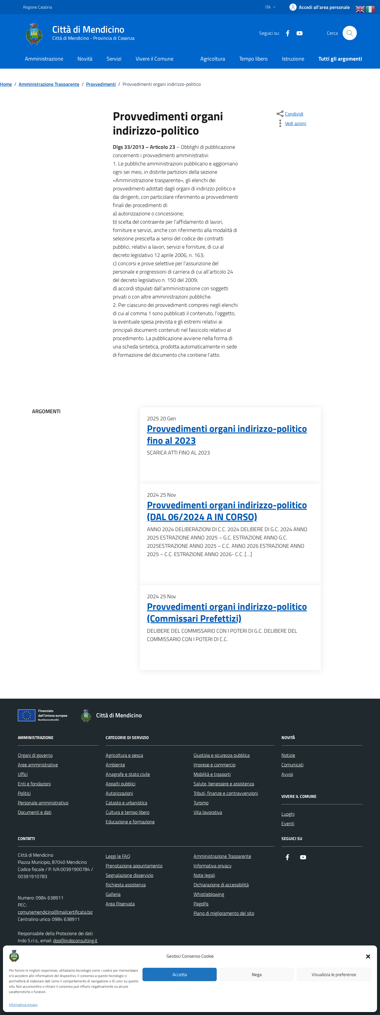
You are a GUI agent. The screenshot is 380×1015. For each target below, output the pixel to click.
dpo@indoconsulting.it (75, 940)
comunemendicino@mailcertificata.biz (55, 911)
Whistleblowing (209, 894)
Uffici (23, 774)
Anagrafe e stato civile (128, 774)
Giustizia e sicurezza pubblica (222, 755)
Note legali (204, 875)
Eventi (287, 823)
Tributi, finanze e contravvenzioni (226, 793)
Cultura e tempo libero (127, 812)
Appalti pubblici (120, 783)
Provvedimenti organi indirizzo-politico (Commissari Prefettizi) (227, 612)
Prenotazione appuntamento (134, 865)
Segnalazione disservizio (129, 875)
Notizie (288, 755)
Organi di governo (35, 755)
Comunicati (292, 764)
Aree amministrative (38, 764)
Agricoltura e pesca (124, 755)
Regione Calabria (37, 7)
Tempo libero (253, 59)
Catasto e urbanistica (126, 802)
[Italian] (370, 9)
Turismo (201, 802)
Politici (24, 793)
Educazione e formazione (130, 821)
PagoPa (201, 903)
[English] (360, 9)
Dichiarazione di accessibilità (221, 884)
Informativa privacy (23, 1004)
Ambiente (115, 764)
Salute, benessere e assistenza (224, 783)
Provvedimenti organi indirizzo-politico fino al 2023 (227, 434)
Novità (84, 59)
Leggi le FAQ (118, 856)
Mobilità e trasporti (212, 774)
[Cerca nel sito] (350, 33)
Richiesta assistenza (126, 884)
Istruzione (293, 59)
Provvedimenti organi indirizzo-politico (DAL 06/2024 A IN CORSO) (227, 511)
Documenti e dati (34, 812)
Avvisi (287, 774)
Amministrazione (44, 59)
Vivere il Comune (154, 59)
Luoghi (287, 813)
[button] (368, 956)
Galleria (113, 894)
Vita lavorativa (208, 812)
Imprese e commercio (214, 764)
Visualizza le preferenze (334, 974)
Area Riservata (120, 903)
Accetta (179, 974)
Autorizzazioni (119, 793)
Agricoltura (212, 59)
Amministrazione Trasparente (222, 856)
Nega (257, 974)
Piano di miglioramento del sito (224, 913)
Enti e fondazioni (34, 783)
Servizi (114, 59)
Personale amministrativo (43, 802)
